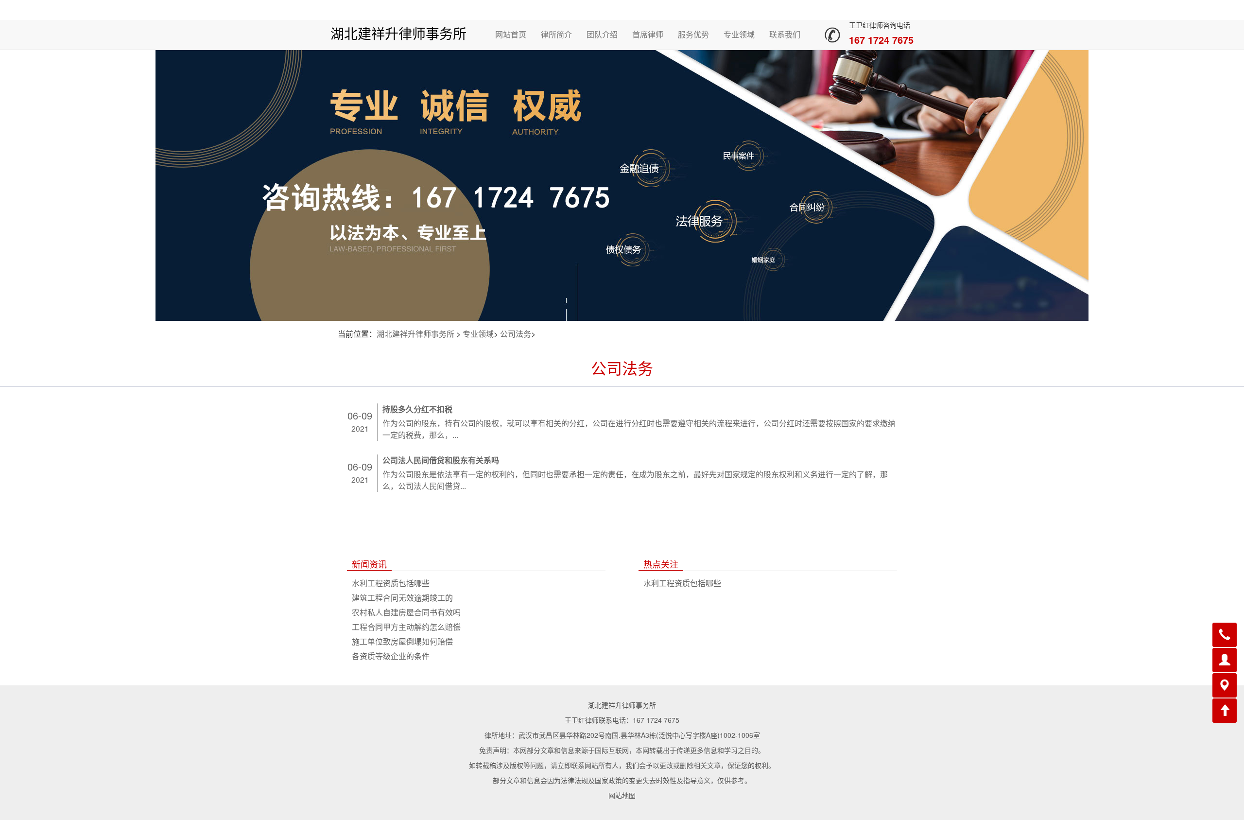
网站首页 (510, 34)
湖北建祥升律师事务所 (398, 34)
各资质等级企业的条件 (391, 656)
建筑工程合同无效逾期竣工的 (402, 597)
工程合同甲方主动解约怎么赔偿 (406, 626)
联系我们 (784, 34)
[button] (1224, 635)
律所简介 (556, 34)
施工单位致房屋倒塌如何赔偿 (402, 641)
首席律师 (647, 34)
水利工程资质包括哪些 (391, 583)
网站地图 (622, 795)
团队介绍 (602, 34)
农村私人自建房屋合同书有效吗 (406, 612)
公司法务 (515, 333)
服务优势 (693, 34)
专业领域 (739, 34)
